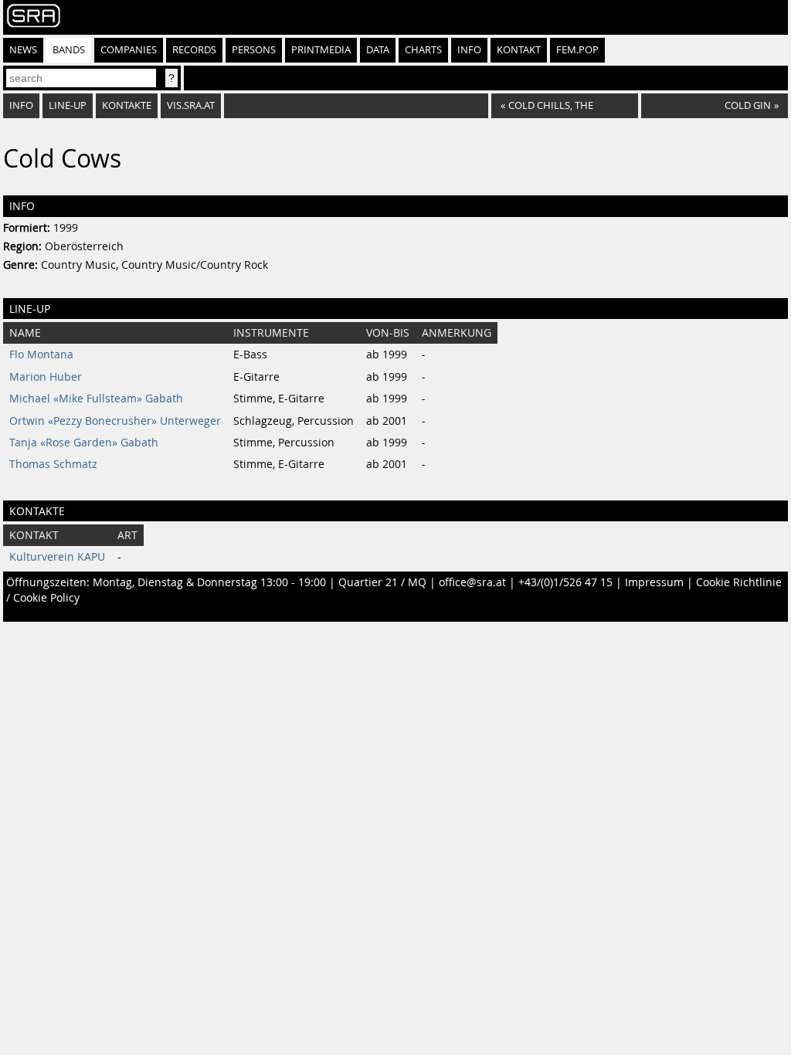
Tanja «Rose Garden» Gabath (83, 442)
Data (377, 49)
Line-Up (68, 105)
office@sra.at (472, 582)
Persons (254, 49)
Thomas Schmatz (53, 464)
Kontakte (126, 105)
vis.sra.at (191, 105)
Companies (128, 49)
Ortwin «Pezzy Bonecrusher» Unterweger (115, 421)
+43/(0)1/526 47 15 (565, 582)
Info (469, 49)
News (23, 49)
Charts (423, 49)
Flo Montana (41, 354)
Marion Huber (45, 377)
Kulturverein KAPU (57, 557)
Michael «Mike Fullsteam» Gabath (96, 398)
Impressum (654, 582)
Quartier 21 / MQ (382, 582)
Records (194, 49)
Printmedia (321, 49)
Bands (69, 49)
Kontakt (519, 49)
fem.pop (577, 49)
